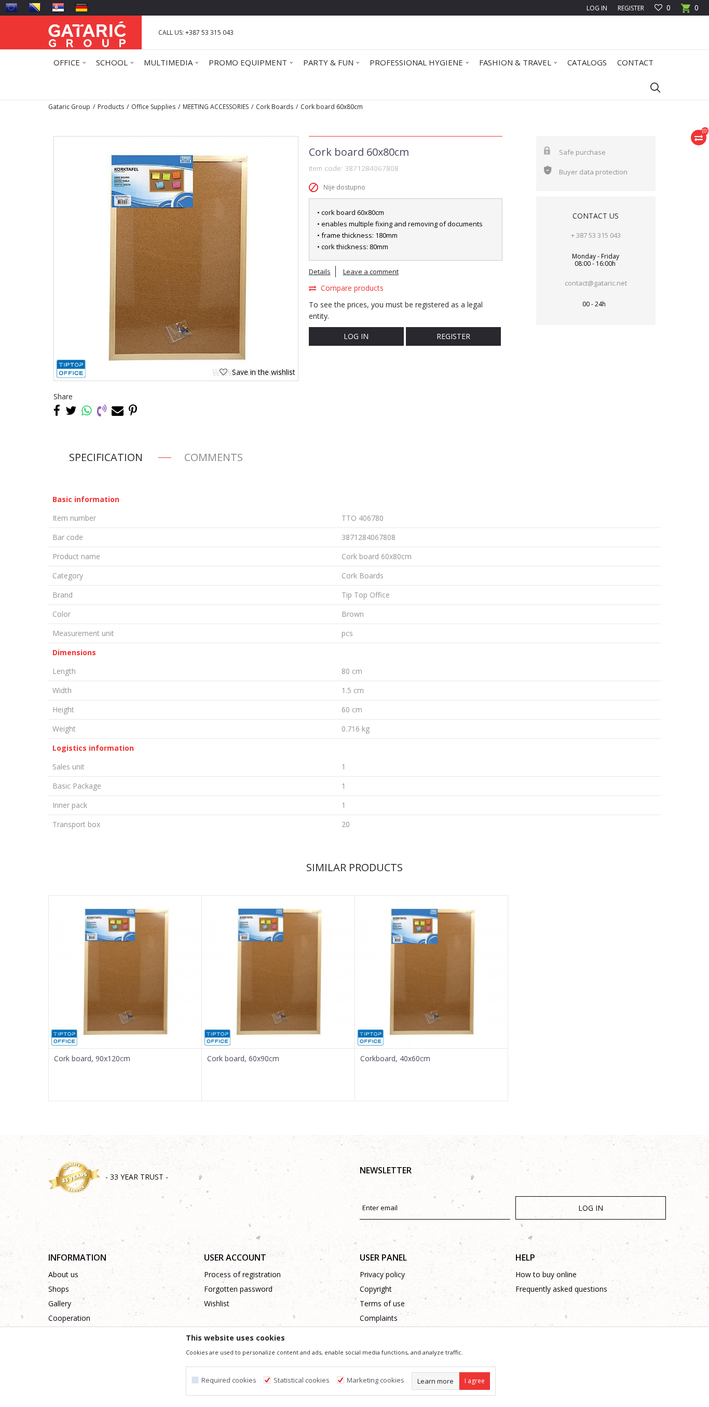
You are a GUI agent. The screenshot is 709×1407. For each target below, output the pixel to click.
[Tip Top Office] (71, 369)
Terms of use (382, 1303)
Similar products (354, 867)
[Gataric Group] (87, 32)
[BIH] (35, 7)
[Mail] (118, 410)
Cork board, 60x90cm (243, 1058)
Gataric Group (69, 106)
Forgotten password (238, 1289)
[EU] (11, 7)
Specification (106, 457)
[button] (650, 87)
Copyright (376, 1289)
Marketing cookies (375, 1380)
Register (631, 8)
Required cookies (228, 1380)
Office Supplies (153, 106)
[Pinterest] (133, 410)
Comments (213, 457)
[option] (125, 998)
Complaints (379, 1318)
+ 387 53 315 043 (596, 235)
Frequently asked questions (561, 1289)
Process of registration (242, 1274)
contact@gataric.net (596, 283)
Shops (58, 1289)
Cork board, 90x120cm (92, 1058)
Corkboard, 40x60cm (395, 1058)
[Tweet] (70, 410)
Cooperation (69, 1318)
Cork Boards (274, 106)
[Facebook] (56, 410)
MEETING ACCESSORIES (216, 106)
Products (111, 106)
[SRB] (58, 7)
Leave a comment (371, 271)
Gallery (59, 1303)
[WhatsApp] (86, 410)
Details (320, 271)
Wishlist (216, 1303)
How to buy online (546, 1274)
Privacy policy (382, 1274)
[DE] (81, 7)
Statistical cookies (302, 1380)
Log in (356, 336)
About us (63, 1274)
